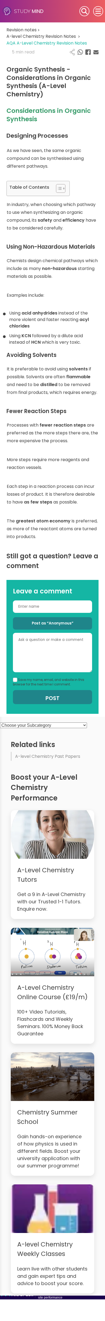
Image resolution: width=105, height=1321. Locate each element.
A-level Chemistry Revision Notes (43, 36)
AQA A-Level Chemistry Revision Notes (46, 43)
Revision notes (23, 30)
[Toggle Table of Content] (58, 188)
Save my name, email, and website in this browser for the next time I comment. (48, 682)
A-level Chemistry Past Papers (47, 756)
